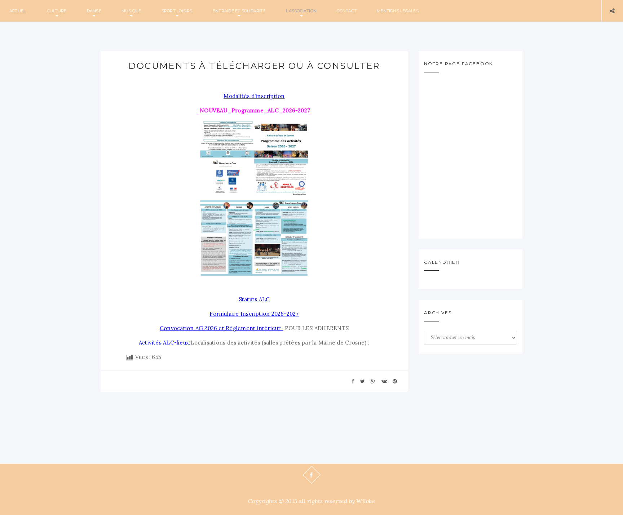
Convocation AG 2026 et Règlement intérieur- (221, 328)
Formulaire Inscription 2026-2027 (254, 313)
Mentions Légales (398, 10)
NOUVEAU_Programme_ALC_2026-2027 (255, 110)
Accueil (18, 10)
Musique (131, 10)
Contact (347, 10)
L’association (301, 10)
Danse (94, 10)
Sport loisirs (177, 10)
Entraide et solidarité (239, 10)
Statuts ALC (254, 299)
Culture (57, 10)
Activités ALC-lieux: (165, 342)
